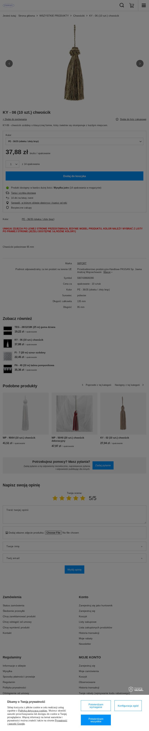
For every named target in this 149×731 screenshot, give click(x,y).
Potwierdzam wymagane (95, 705)
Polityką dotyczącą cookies (32, 710)
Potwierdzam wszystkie (95, 720)
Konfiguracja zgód (128, 705)
